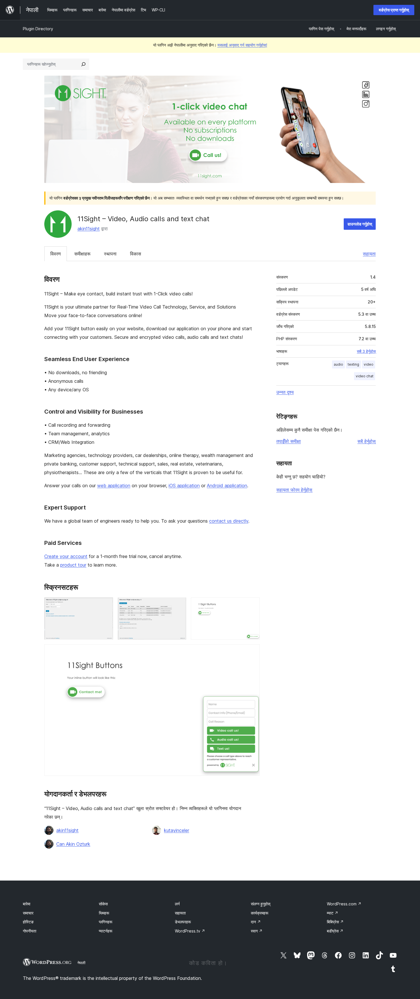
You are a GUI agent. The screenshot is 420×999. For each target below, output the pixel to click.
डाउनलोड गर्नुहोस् (359, 223)
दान (256, 921)
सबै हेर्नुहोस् (366, 441)
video (368, 364)
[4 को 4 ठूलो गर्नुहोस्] (252, 652)
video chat (364, 376)
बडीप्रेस (335, 930)
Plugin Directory (38, 28)
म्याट (332, 913)
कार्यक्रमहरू (259, 913)
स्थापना (110, 254)
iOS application (184, 485)
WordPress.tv (190, 930)
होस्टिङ (28, 921)
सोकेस (103, 903)
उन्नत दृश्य (285, 392)
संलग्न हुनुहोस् (260, 903)
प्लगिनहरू (105, 921)
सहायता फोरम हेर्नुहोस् (294, 490)
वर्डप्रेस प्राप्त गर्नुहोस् (394, 9)
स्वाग (257, 930)
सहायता (369, 254)
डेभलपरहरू (183, 921)
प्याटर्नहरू (105, 930)
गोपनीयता (29, 930)
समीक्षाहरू (82, 254)
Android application (227, 485)
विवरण (55, 254)
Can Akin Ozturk (73, 844)
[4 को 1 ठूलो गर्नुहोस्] (105, 605)
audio (338, 364)
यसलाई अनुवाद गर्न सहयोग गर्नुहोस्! (242, 45)
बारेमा (26, 903)
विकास (135, 254)
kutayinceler (176, 830)
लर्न (177, 903)
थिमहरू (104, 913)
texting (353, 364)
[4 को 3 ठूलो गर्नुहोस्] (252, 605)
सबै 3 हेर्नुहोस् (366, 351)
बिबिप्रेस (335, 921)
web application (113, 485)
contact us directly (228, 521)
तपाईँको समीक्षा (288, 441)
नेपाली (81, 962)
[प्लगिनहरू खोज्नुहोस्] (83, 64)
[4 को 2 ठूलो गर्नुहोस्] (178, 605)
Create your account (65, 556)
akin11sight (88, 228)
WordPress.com (344, 903)
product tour (73, 565)
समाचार (28, 913)
